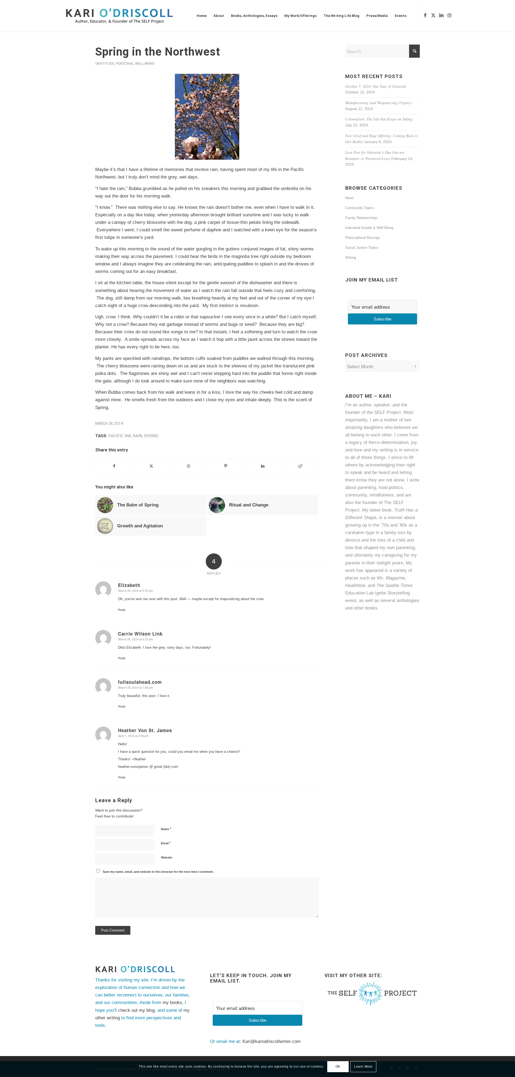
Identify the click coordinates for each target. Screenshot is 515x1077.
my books (172, 1002)
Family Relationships (361, 218)
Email (166, 843)
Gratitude (104, 63)
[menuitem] (201, 16)
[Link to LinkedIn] (441, 16)
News (349, 198)
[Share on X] (151, 466)
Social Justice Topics (361, 248)
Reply (122, 609)
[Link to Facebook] (425, 16)
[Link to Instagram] (449, 16)
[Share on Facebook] (114, 466)
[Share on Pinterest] (225, 466)
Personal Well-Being (135, 63)
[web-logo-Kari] (129, 16)
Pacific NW (119, 435)
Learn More (363, 1066)
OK (338, 1066)
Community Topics (359, 208)
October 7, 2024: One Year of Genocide (375, 86)
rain (137, 435)
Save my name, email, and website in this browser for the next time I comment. (158, 871)
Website (166, 857)
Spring (151, 435)
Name (166, 829)
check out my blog (136, 1010)
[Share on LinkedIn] (262, 466)
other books (365, 608)
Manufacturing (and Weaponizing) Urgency (378, 102)
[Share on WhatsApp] (188, 466)
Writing (350, 257)
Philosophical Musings (362, 238)
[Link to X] (433, 16)
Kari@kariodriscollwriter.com (271, 1041)
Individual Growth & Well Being (369, 228)
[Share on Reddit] (300, 466)
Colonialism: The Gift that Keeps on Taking (379, 119)
